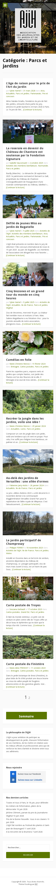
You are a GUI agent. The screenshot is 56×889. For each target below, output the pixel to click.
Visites (9, 553)
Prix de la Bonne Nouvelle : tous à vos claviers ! (27, 819)
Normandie (43, 165)
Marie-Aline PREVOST (19, 668)
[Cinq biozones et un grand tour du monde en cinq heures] (28, 274)
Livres (23, 429)
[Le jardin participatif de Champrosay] (28, 523)
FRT (36, 884)
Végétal (9, 308)
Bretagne (15, 366)
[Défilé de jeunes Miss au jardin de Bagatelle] (28, 206)
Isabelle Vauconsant (18, 163)
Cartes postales (27, 366)
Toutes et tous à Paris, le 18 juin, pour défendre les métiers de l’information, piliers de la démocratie (27, 805)
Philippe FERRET (17, 547)
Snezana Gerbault (17, 609)
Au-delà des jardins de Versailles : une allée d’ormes (27, 479)
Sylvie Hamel (15, 90)
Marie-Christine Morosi (20, 363)
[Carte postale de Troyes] (28, 588)
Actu (43, 90)
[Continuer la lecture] (32, 109)
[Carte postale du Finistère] (28, 647)
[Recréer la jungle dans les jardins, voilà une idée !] (28, 401)
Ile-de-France (27, 305)
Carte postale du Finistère (25, 664)
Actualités (10, 93)
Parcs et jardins (22, 93)
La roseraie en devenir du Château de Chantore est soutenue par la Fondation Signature (25, 154)
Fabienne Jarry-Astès (19, 485)
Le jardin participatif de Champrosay (23, 542)
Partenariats (35, 93)
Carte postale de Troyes (23, 605)
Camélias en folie (19, 359)
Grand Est (25, 612)
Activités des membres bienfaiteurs (21, 165)
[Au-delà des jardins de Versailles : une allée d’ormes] (28, 461)
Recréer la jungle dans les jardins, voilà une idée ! (25, 420)
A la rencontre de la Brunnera (19, 831)
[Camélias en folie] (28, 343)
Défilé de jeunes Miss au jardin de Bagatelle (23, 225)
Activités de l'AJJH (13, 550)
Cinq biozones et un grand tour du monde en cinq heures (25, 294)
